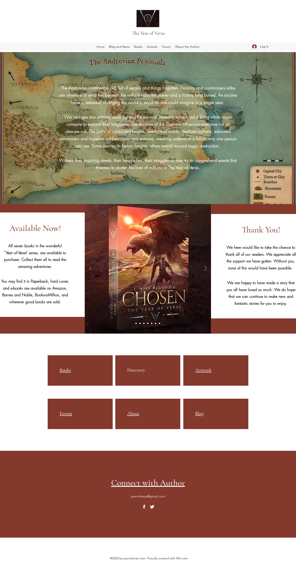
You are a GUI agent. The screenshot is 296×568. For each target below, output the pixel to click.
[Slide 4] (147, 323)
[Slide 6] (155, 323)
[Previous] (90, 268)
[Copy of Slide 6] (159, 323)
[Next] (205, 268)
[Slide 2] (140, 323)
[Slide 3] (144, 323)
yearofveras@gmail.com (148, 496)
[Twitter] (152, 507)
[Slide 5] (151, 323)
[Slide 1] (136, 323)
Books (65, 370)
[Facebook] (144, 507)
